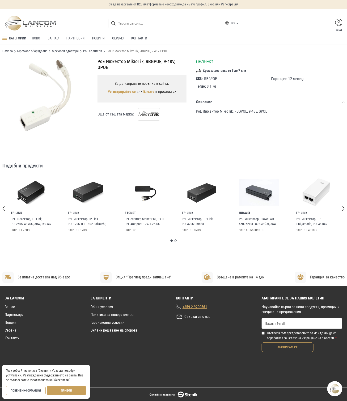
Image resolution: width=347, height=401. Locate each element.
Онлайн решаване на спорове (114, 330)
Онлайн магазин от (162, 394)
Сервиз (10, 330)
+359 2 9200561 (194, 307)
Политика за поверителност (112, 314)
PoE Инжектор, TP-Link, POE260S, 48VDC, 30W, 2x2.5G (31, 221)
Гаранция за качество (327, 277)
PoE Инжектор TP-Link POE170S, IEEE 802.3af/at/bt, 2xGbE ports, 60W (87, 221)
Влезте (148, 91)
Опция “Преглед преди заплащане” (143, 277)
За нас (10, 307)
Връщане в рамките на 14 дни (241, 277)
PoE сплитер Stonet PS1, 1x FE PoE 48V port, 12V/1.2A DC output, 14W (145, 221)
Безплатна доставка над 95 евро (43, 277)
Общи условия (101, 307)
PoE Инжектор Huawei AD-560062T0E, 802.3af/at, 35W (257, 221)
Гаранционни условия (107, 322)
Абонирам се (287, 347)
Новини (11, 322)
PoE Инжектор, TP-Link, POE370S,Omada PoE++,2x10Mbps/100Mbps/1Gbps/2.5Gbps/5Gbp (201, 221)
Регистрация (229, 4)
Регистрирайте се (122, 91)
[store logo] (30, 23)
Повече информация (26, 390)
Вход (211, 4)
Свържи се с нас (197, 316)
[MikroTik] (149, 114)
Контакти (12, 338)
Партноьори (14, 314)
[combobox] (157, 23)
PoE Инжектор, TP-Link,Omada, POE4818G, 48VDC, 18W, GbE (311, 221)
